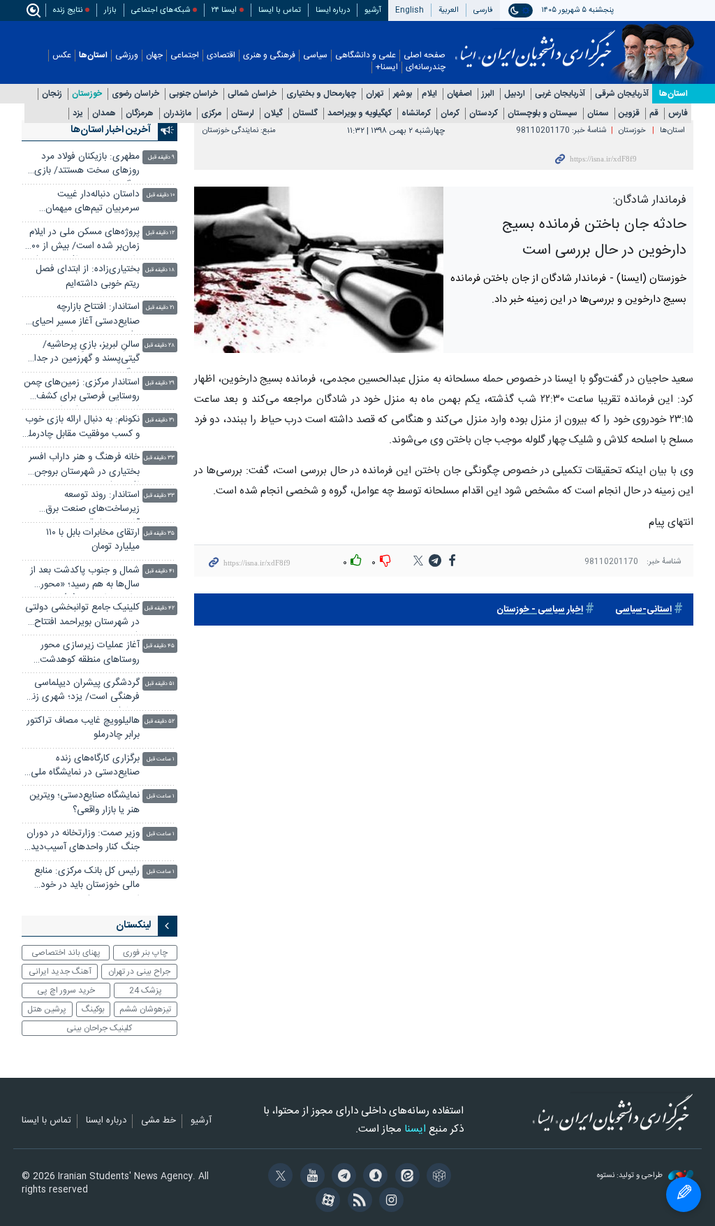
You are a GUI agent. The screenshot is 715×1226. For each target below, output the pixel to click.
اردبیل (514, 94)
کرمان (450, 114)
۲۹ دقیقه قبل (160, 383)
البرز (488, 94)
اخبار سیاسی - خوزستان (539, 610)
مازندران (177, 114)
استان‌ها (93, 56)
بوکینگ (93, 1009)
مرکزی (211, 114)
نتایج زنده (67, 10)
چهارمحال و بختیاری (321, 94)
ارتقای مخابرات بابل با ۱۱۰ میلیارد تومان (93, 540)
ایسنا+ (387, 67)
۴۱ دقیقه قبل (160, 571)
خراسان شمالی (252, 94)
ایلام (429, 94)
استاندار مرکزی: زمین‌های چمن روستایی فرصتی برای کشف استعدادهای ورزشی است (82, 391)
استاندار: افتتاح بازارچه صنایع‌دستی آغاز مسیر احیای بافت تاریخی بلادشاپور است (86, 315)
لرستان (242, 114)
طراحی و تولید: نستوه (631, 1176)
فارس (678, 114)
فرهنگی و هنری (269, 56)
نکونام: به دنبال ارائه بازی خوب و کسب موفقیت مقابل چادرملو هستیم (82, 428)
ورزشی (126, 56)
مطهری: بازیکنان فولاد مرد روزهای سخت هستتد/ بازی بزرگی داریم (87, 165)
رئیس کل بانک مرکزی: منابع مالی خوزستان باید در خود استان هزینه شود (87, 879)
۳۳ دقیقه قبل (159, 458)
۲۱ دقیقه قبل (160, 307)
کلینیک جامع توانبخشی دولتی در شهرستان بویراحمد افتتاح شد (82, 616)
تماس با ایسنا (279, 10)
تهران (374, 94)
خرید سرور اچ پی (66, 990)
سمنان (598, 114)
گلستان (305, 114)
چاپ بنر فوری (145, 953)
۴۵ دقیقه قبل (159, 646)
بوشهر (402, 94)
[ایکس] (278, 1177)
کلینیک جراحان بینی (99, 1028)
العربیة (448, 10)
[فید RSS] (357, 1201)
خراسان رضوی (135, 94)
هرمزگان (140, 114)
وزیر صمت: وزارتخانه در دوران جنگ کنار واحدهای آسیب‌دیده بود (83, 842)
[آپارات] (325, 1201)
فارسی (483, 10)
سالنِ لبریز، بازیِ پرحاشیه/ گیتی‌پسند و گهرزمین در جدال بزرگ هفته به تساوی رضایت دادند (84, 353)
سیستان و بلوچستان (542, 114)
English (409, 10)
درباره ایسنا (333, 10)
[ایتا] (404, 1177)
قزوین (629, 114)
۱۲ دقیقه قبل (160, 233)
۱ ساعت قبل (161, 759)
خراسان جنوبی (193, 94)
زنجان (52, 94)
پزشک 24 (145, 990)
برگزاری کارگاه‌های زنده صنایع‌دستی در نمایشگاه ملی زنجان (85, 767)
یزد (77, 114)
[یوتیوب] (309, 1177)
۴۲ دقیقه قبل (160, 608)
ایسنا (535, 44)
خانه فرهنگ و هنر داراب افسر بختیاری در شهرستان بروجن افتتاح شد (84, 466)
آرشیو (372, 10)
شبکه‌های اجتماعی (160, 10)
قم (653, 114)
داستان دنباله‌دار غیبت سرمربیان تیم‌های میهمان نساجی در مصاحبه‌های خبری (85, 203)
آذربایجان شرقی (622, 94)
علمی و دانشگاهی (365, 56)
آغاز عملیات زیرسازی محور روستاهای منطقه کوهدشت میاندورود (90, 654)
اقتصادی (221, 56)
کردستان (483, 114)
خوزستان (87, 94)
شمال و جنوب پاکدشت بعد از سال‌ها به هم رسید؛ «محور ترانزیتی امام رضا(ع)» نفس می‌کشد (85, 579)
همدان (104, 114)
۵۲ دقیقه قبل (160, 721)
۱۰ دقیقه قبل (161, 195)
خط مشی (158, 1121)
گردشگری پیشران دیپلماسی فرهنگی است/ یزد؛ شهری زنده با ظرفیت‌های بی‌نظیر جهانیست (82, 691)
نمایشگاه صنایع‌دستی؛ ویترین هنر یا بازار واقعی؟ (84, 802)
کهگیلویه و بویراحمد (359, 114)
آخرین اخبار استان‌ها (111, 130)
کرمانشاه (416, 114)
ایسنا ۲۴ (224, 10)
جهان (154, 56)
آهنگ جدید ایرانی (60, 972)
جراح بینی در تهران (139, 972)
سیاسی (315, 56)
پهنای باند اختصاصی (66, 953)
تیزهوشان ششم (145, 1009)
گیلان (273, 114)
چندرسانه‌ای (425, 67)
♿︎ (683, 1194)
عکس (61, 56)
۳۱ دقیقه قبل (160, 420)
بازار (110, 10)
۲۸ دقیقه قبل (160, 345)
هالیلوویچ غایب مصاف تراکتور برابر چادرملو (83, 728)
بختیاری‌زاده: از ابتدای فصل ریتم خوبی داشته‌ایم (88, 276)
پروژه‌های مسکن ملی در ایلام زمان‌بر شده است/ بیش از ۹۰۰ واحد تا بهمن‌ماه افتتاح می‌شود (82, 241)
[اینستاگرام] (389, 1201)
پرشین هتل (46, 1009)
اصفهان (459, 94)
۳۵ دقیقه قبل (159, 533)
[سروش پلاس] (373, 1177)
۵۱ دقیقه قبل (160, 683)
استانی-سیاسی (643, 610)
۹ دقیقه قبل (161, 157)
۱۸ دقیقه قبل (160, 270)
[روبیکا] (436, 1177)
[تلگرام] (341, 1177)
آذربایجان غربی (560, 94)
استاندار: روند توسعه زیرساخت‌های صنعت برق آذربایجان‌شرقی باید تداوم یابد (84, 503)
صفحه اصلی (424, 56)
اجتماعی (184, 56)
